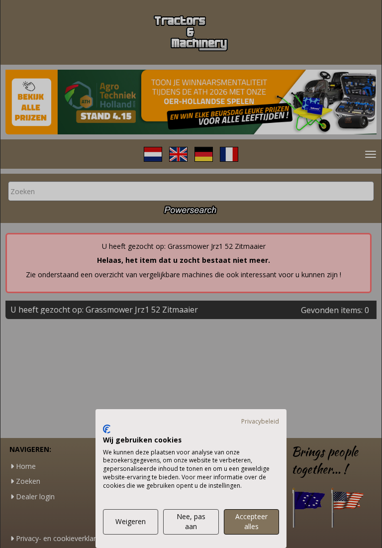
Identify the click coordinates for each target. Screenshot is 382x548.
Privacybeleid (260, 421)
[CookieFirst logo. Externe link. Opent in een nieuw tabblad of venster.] (106, 429)
